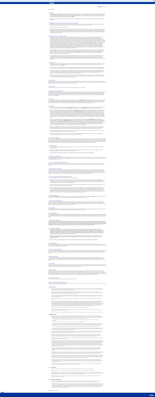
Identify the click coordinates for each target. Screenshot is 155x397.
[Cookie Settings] (3, 393)
